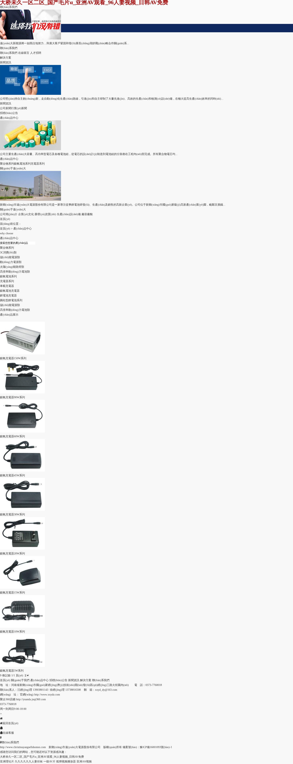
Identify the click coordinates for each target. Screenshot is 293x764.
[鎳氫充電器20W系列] (22, 548)
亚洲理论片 (7, 761)
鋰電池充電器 (8, 295)
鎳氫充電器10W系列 (12, 631)
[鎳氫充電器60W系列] (22, 431)
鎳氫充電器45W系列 (12, 475)
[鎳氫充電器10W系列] (22, 626)
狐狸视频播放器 (66, 761)
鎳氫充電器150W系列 (13, 358)
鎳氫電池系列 (22, 163)
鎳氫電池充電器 (10, 290)
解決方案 (85, 680)
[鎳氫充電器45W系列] (22, 470)
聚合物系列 (7, 163)
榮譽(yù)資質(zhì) (45, 214)
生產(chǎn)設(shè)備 (69, 214)
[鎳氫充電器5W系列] (22, 665)
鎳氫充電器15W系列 (12, 592)
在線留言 (23, 52)
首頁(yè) (5, 228)
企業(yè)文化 (26, 214)
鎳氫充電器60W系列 (12, 436)
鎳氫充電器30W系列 (12, 514)
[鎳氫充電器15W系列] (22, 587)
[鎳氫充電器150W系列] (22, 353)
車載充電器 (7, 285)
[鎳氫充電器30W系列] (22, 509)
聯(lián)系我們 (8, 52)
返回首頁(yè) (10, 723)
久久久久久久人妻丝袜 (29, 761)
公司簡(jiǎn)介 (8, 214)
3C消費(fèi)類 (8, 252)
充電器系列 (38, 163)
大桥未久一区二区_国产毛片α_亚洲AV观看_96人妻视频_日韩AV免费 (42, 756)
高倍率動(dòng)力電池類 (15, 271)
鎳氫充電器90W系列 (12, 397)
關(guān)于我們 (20, 680)
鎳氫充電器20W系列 (12, 553)
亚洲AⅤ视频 (84, 761)
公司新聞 (5, 108)
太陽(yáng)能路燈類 (12, 266)
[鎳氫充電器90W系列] (22, 392)
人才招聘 (35, 52)
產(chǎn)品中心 (22, 228)
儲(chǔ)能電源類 (10, 257)
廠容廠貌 (87, 214)
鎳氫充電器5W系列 (12, 670)
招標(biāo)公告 (58, 680)
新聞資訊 (73, 680)
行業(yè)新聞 (19, 108)
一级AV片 (49, 761)
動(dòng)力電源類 (11, 262)
